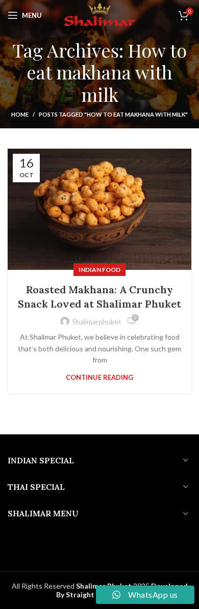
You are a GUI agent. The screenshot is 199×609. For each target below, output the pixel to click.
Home (20, 114)
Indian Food (99, 269)
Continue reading (99, 377)
